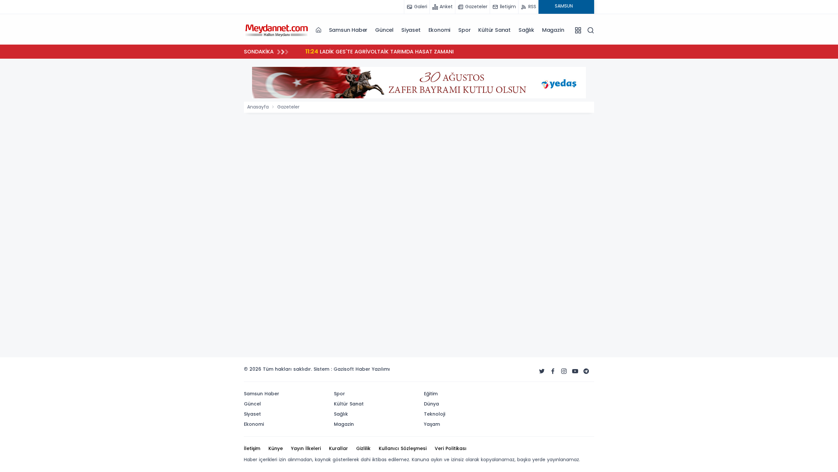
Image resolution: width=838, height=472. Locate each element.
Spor (464, 30)
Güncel (384, 30)
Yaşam (432, 424)
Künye (275, 448)
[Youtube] (575, 371)
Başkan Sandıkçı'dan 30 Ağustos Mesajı (407, 51)
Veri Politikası (450, 448)
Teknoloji (434, 414)
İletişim (252, 448)
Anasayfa (258, 107)
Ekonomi (439, 30)
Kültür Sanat (494, 30)
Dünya (431, 404)
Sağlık (526, 30)
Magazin (553, 30)
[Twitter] (541, 371)
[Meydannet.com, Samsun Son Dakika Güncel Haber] (276, 30)
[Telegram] (586, 371)
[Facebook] (553, 371)
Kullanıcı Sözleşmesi (403, 448)
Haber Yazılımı (372, 369)
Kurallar (338, 448)
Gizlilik (363, 448)
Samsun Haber (348, 30)
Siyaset (411, 30)
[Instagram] (564, 371)
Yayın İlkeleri (306, 448)
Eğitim (431, 393)
